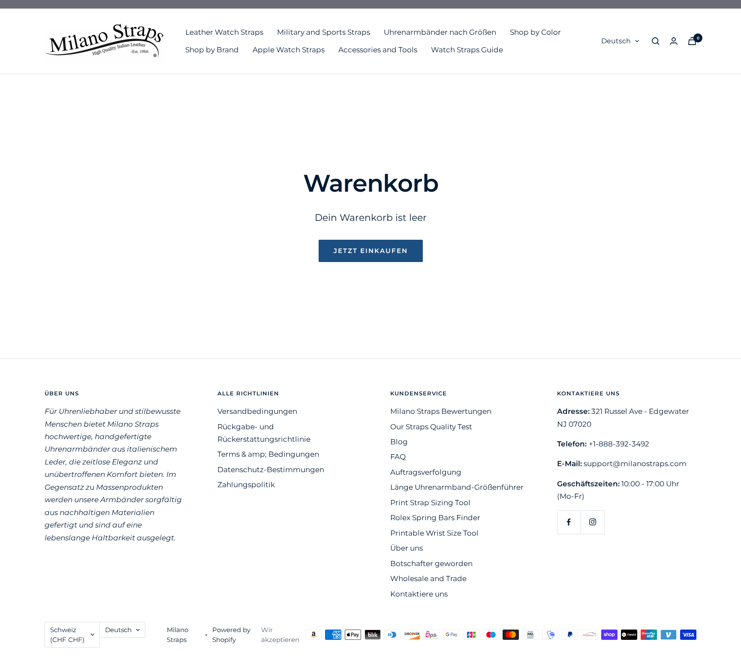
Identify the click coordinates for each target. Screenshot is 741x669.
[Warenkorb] (692, 41)
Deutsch (616, 41)
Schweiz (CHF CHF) (67, 635)
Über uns (406, 548)
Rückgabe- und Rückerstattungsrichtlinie (263, 432)
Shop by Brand (212, 49)
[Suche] (656, 41)
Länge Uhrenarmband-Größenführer (457, 487)
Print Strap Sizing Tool (430, 502)
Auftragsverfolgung (425, 472)
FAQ (398, 456)
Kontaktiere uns (419, 594)
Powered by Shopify (231, 635)
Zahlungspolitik (246, 484)
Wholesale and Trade (428, 578)
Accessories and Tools (377, 49)
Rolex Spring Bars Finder (435, 517)
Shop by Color (535, 32)
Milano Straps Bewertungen (440, 411)
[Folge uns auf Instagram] (592, 522)
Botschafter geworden (431, 563)
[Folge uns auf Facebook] (569, 522)
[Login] (674, 41)
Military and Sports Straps (323, 32)
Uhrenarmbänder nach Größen (440, 32)
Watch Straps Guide (467, 49)
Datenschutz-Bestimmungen (270, 469)
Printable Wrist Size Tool (434, 533)
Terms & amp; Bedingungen (268, 454)
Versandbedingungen (257, 411)
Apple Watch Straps (289, 49)
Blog (399, 441)
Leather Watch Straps (224, 32)
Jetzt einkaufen (371, 251)
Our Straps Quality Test (431, 426)
